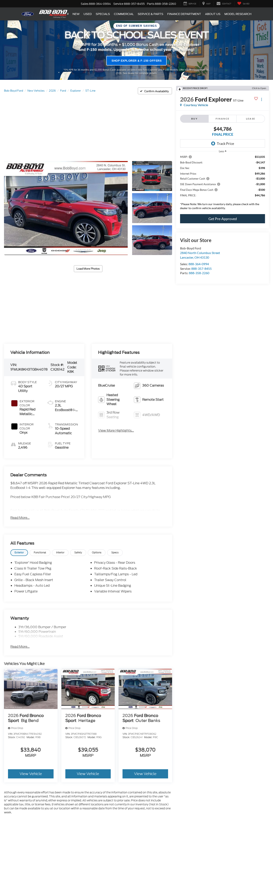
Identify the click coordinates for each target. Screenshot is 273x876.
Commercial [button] (124, 14)
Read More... (20, 518)
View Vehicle (31, 773)
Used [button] (88, 14)
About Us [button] (212, 14)
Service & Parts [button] (150, 14)
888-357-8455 (201, 268)
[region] (222, 183)
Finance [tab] (223, 118)
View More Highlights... (116, 430)
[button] (66, 208)
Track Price (225, 143)
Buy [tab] (194, 118)
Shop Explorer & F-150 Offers (136, 60)
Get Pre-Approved (222, 219)
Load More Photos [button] (88, 269)
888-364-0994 (198, 264)
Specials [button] (103, 14)
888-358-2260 (199, 273)
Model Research (237, 14)
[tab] (19, 552)
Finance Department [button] (184, 14)
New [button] (76, 14)
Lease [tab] (250, 118)
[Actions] (261, 99)
